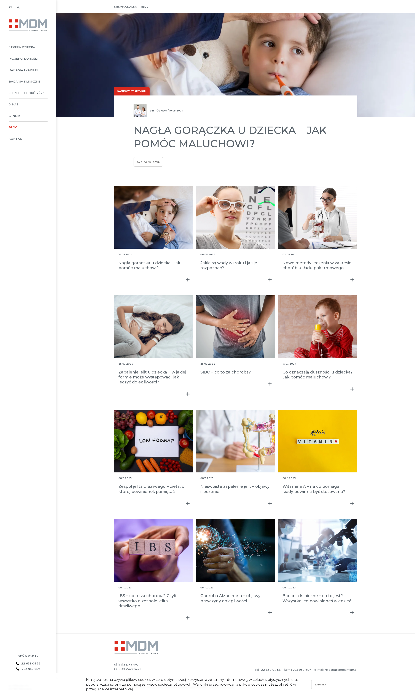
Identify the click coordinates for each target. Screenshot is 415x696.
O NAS (13, 104)
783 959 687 (31, 669)
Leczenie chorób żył (26, 93)
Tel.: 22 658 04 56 (267, 669)
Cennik (14, 116)
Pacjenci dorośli (23, 58)
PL (11, 7)
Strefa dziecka (22, 47)
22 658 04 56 (30, 663)
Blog (13, 127)
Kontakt (16, 138)
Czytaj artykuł (148, 161)
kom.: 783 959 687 (297, 669)
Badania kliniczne (24, 81)
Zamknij (320, 684)
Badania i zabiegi (23, 70)
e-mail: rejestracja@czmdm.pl (335, 669)
